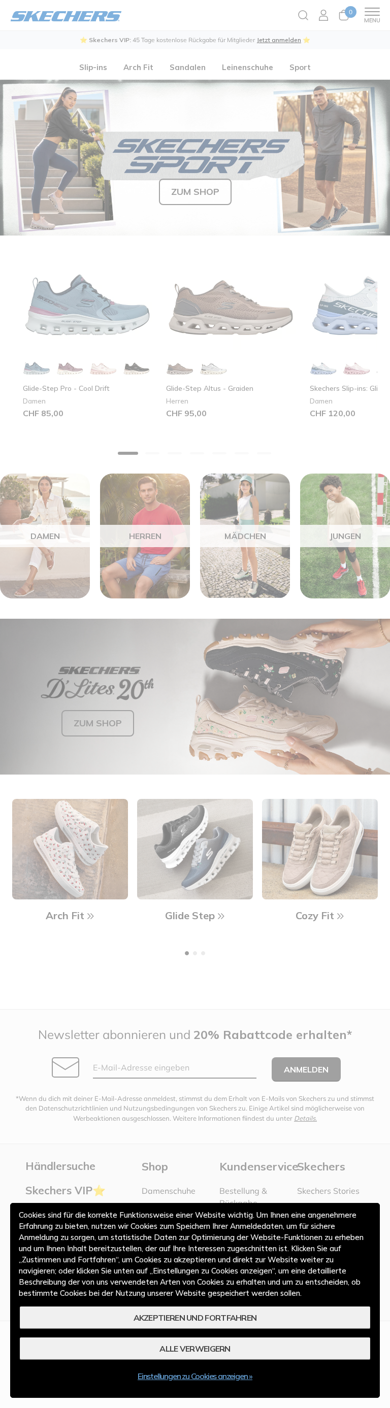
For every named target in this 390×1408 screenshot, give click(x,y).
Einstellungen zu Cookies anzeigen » (195, 1376)
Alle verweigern (195, 1349)
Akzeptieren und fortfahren (195, 1318)
